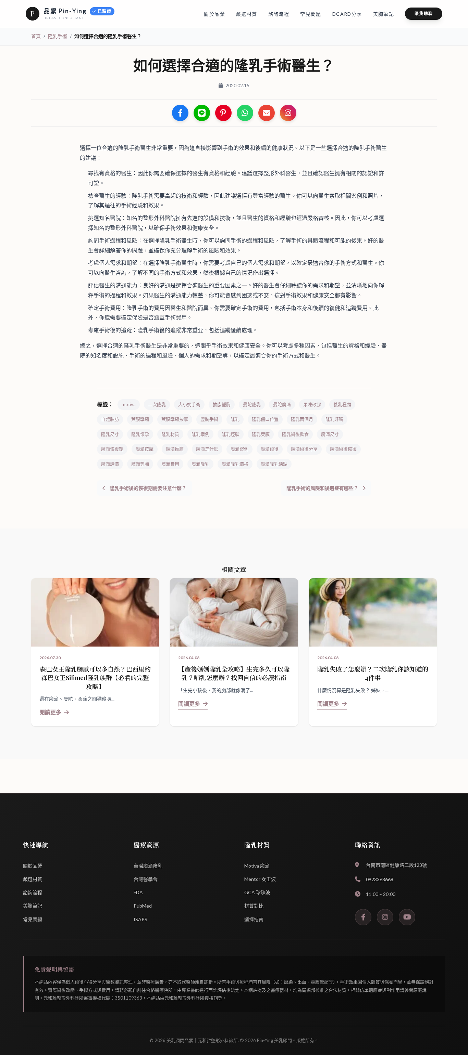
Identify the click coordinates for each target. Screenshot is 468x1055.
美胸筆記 (32, 906)
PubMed (143, 906)
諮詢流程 (32, 892)
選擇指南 (253, 919)
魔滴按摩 (144, 449)
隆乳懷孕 (140, 434)
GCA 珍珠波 (257, 892)
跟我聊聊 (424, 13)
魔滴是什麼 (207, 449)
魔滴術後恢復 (343, 449)
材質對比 (253, 906)
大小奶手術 (189, 404)
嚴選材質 (32, 879)
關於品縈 (32, 866)
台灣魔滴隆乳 (148, 866)
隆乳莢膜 (261, 434)
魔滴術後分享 (304, 449)
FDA (138, 892)
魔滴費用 (170, 464)
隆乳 (235, 419)
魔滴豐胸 (140, 464)
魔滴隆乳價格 (235, 464)
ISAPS (140, 919)
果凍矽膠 (312, 404)
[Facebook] (363, 917)
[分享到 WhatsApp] (245, 113)
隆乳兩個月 (302, 419)
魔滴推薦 (175, 449)
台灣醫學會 (146, 879)
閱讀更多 (50, 712)
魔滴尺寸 (330, 434)
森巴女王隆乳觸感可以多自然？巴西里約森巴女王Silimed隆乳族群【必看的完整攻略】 (95, 677)
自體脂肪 (110, 419)
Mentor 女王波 (260, 879)
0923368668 (379, 879)
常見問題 (32, 919)
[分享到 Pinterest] (223, 113)
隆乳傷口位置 (265, 419)
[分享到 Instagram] (288, 113)
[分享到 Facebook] (180, 113)
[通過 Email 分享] (266, 113)
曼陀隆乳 (252, 404)
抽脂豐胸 (222, 404)
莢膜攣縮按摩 (174, 419)
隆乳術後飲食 (295, 434)
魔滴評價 (110, 464)
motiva (129, 404)
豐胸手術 (209, 419)
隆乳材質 (170, 434)
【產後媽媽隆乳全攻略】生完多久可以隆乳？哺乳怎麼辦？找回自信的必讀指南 (234, 673)
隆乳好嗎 (334, 419)
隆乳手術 (57, 36)
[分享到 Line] (202, 113)
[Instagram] (385, 917)
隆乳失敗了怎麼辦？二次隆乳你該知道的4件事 (372, 673)
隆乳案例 (200, 434)
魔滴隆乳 (200, 464)
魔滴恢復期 (112, 449)
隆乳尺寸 (110, 434)
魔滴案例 (239, 449)
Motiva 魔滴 (257, 866)
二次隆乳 (157, 404)
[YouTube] (407, 917)
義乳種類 (342, 404)
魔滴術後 (270, 449)
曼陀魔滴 (282, 404)
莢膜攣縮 (140, 419)
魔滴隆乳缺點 (274, 464)
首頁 (36, 36)
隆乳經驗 (230, 434)
